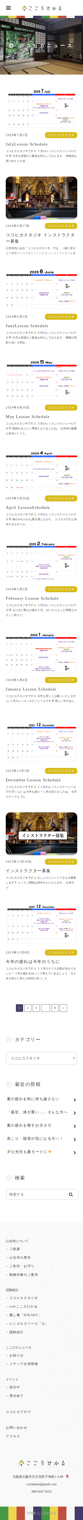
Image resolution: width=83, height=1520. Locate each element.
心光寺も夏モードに (29, 1152)
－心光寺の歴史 (18, 1257)
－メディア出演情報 (22, 1364)
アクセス (13, 1436)
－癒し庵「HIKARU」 (24, 1315)
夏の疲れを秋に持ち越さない (33, 1099)
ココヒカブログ (18, 1412)
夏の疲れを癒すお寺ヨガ (29, 1125)
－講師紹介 (15, 1332)
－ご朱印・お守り (20, 1266)
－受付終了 (15, 1396)
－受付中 (13, 1387)
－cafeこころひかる (22, 1306)
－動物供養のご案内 (22, 1274)
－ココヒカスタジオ (22, 1298)
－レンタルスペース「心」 (27, 1323)
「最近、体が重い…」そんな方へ (37, 1112)
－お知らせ (15, 1355)
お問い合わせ (16, 1427)
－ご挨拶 (13, 1249)
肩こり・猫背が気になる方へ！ (35, 1138)
